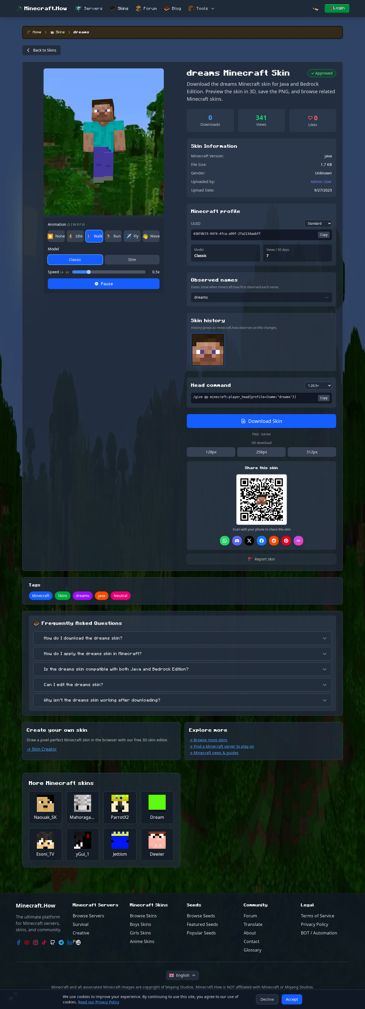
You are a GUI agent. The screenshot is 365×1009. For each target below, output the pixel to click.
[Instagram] (35, 942)
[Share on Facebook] (261, 541)
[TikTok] (44, 942)
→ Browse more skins (208, 739)
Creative (81, 933)
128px (211, 451)
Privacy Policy (314, 924)
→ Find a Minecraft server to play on (221, 746)
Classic (75, 259)
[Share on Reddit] (274, 541)
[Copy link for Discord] (237, 541)
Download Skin (265, 421)
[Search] (315, 8)
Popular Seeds (201, 933)
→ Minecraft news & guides (214, 752)
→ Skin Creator (42, 749)
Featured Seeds (202, 924)
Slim (132, 259)
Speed (58, 271)
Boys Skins (140, 924)
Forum (150, 8)
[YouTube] (27, 942)
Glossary (252, 950)
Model (53, 248)
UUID (195, 223)
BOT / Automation (319, 933)
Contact (251, 941)
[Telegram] (61, 942)
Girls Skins (140, 933)
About (250, 933)
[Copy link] (298, 541)
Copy (324, 234)
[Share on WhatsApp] (225, 541)
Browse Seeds (201, 916)
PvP (76, 941)
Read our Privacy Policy (98, 1001)
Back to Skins (44, 50)
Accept (292, 999)
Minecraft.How (45, 8)
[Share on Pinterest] (286, 541)
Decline (267, 999)
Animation (66, 224)
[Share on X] (249, 541)
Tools (202, 8)
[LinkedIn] (69, 942)
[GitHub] (52, 942)
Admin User (321, 181)
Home (37, 32)
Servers (93, 8)
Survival (80, 924)
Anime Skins (142, 941)
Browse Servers (88, 916)
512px (312, 451)
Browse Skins (143, 916)
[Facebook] (18, 942)
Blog (176, 8)
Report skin (261, 559)
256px (261, 451)
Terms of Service (317, 916)
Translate (253, 924)
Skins (123, 8)
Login (339, 8)
